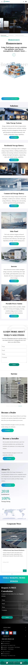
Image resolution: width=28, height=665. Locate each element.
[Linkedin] (6, 632)
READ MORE (14, 137)
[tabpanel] (14, 18)
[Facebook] (3, 632)
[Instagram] (14, 632)
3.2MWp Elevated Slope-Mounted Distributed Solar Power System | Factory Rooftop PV (13, 550)
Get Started (7, 430)
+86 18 (8, 645)
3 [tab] (10, 27)
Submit (14, 364)
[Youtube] (10, 632)
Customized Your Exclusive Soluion (10, 98)
